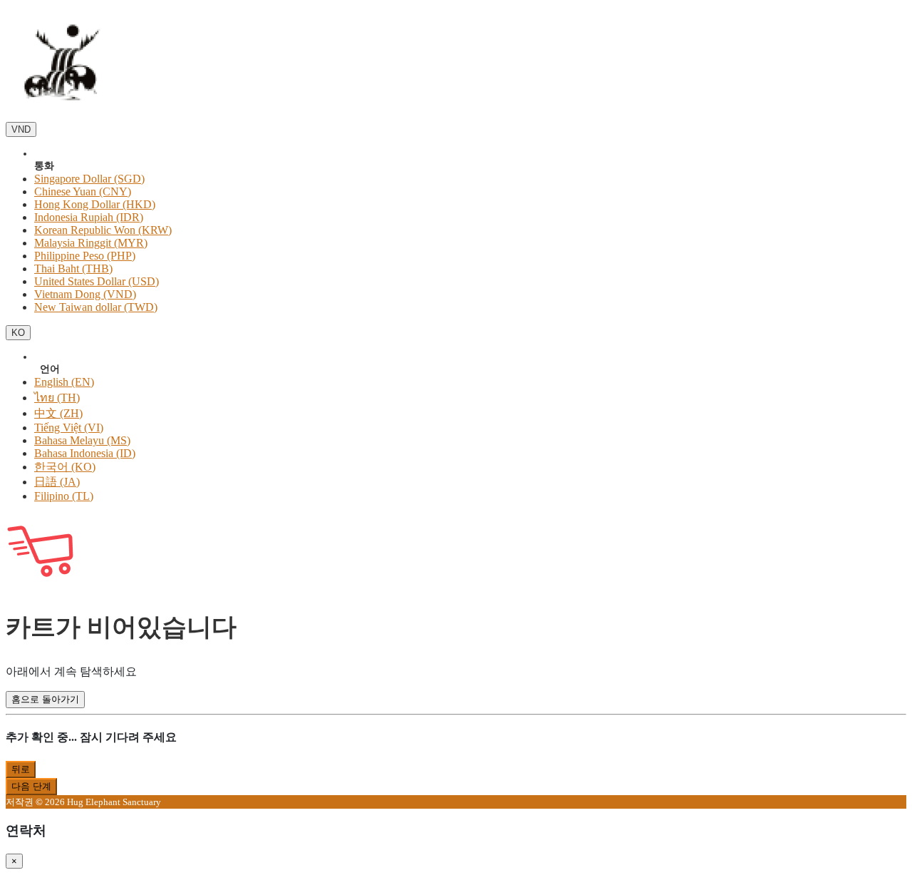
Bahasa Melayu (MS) (82, 440)
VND (21, 129)
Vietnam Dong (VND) (85, 294)
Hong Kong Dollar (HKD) (94, 204)
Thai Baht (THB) (73, 268)
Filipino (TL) (63, 496)
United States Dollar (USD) (96, 281)
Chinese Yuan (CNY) (82, 191)
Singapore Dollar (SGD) (89, 179)
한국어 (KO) (64, 467)
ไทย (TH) (57, 398)
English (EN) (64, 382)
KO (18, 332)
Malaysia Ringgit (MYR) (90, 243)
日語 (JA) (57, 482)
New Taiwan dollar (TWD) (95, 307)
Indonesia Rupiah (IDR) (88, 217)
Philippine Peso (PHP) (84, 256)
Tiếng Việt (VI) (68, 427)
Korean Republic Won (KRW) (103, 230)
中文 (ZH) (58, 413)
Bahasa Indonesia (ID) (84, 453)
